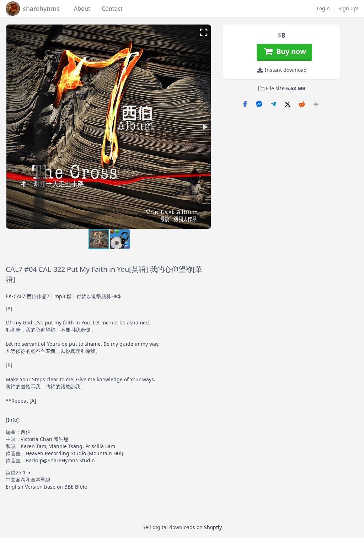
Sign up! (348, 8)
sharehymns (41, 8)
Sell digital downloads (169, 527)
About (82, 8)
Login (323, 8)
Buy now (289, 51)
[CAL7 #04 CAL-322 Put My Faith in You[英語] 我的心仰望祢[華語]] (119, 240)
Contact (112, 8)
